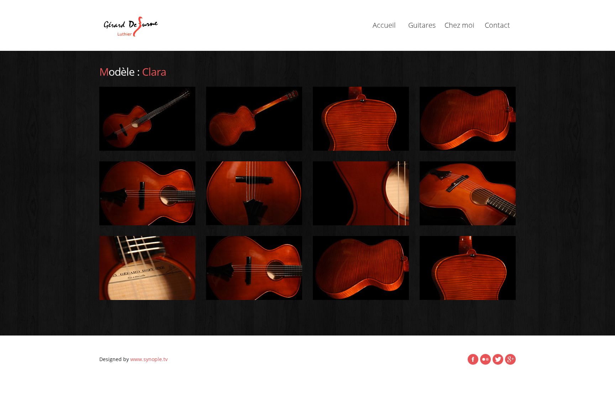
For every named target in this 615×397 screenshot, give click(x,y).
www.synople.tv (149, 359)
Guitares (422, 25)
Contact (497, 25)
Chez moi (459, 25)
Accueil (384, 25)
